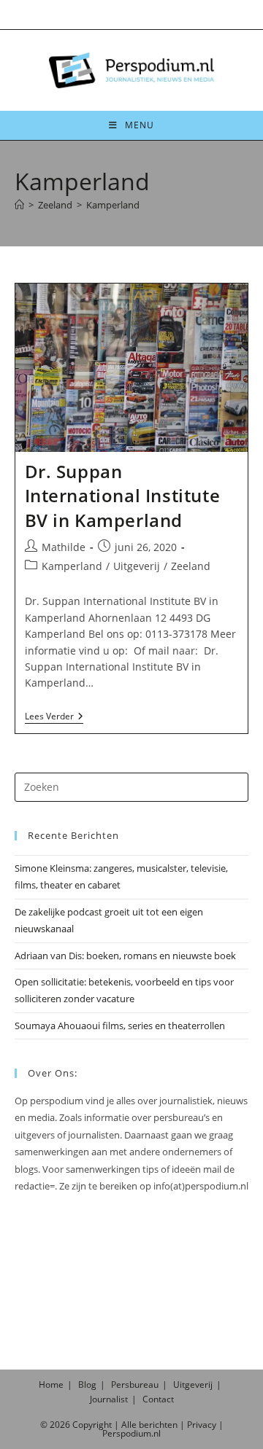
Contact (158, 1399)
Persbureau (135, 1384)
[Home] (19, 204)
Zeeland (190, 566)
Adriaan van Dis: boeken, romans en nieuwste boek (125, 955)
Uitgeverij (136, 566)
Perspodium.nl (131, 1433)
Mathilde (63, 547)
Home (51, 1384)
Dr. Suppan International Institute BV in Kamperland (123, 495)
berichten (158, 1424)
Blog (87, 1384)
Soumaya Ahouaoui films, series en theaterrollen (120, 1025)
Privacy (201, 1424)
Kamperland (113, 204)
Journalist (109, 1399)
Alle (130, 1424)
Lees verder (54, 717)
